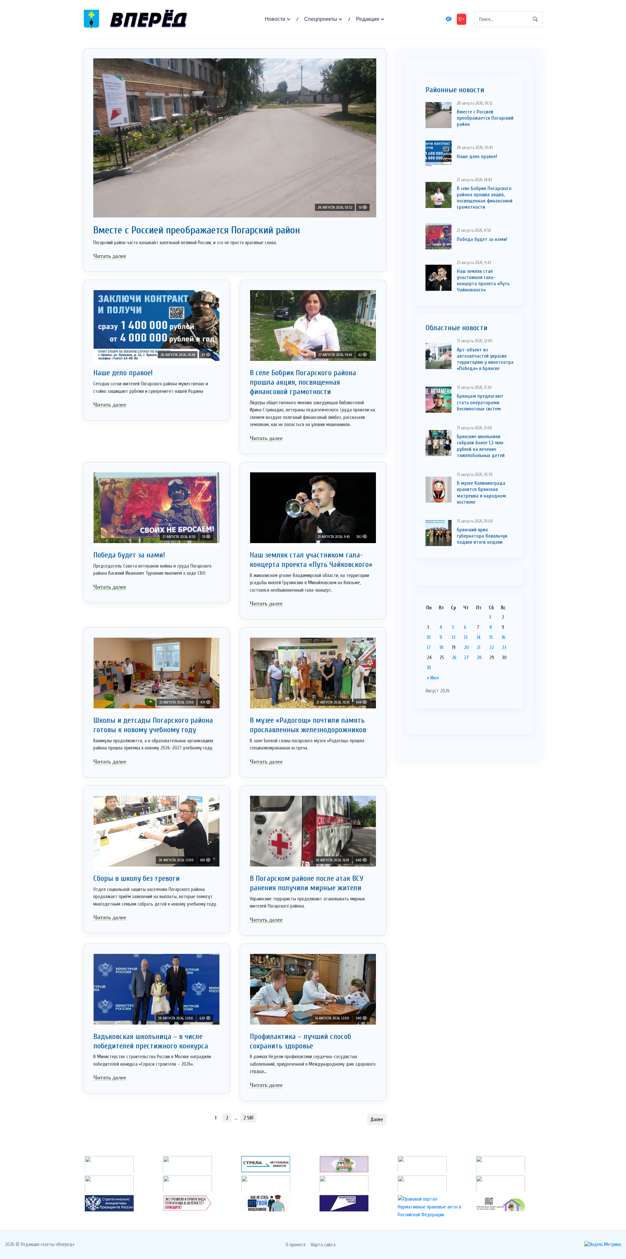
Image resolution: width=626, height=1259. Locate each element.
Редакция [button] (367, 19)
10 (429, 637)
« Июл (433, 678)
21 (478, 647)
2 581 (248, 1118)
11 (441, 637)
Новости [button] (275, 19)
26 (454, 657)
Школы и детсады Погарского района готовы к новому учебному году (153, 725)
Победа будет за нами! (129, 555)
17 (429, 647)
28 (479, 657)
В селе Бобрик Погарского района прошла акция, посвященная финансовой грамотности (303, 382)
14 (479, 637)
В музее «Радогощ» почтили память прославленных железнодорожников (308, 725)
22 (491, 647)
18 (441, 647)
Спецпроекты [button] (320, 19)
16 (503, 637)
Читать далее (109, 256)
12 (453, 637)
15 (491, 637)
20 (466, 647)
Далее (376, 1119)
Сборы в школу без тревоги (136, 878)
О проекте (296, 1245)
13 (466, 637)
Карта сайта (323, 1245)
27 (466, 657)
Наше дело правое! (123, 372)
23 (504, 647)
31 (429, 668)
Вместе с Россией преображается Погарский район (196, 230)
